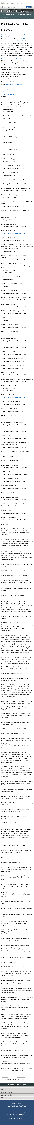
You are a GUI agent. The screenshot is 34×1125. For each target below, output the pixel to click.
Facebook (9, 1106)
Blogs (22, 1106)
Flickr (25, 1106)
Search (28, 7)
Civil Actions (6, 92)
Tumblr (17, 1106)
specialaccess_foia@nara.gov (14, 84)
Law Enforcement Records (24, 14)
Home (2, 14)
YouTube (20, 1106)
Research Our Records (11, 14)
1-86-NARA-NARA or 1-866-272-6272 (17, 1118)
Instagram (14, 1106)
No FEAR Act (19, 1114)
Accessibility (13, 1112)
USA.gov (24, 1114)
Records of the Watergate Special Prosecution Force (14, 16)
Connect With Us (17, 1104)
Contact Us (6, 1112)
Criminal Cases (7, 90)
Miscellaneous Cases (8, 94)
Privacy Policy (20, 1112)
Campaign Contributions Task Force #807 (14, 233)
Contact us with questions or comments (11, 1081)
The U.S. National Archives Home (13, 3)
